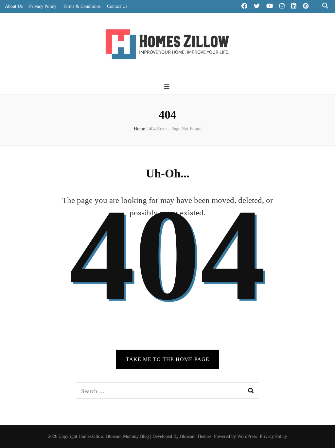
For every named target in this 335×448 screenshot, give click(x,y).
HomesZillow (91, 436)
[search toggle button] (325, 6)
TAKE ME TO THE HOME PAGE (167, 359)
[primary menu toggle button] (167, 87)
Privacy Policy (42, 6)
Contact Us (117, 6)
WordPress (247, 436)
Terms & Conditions (81, 6)
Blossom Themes (195, 436)
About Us (14, 6)
